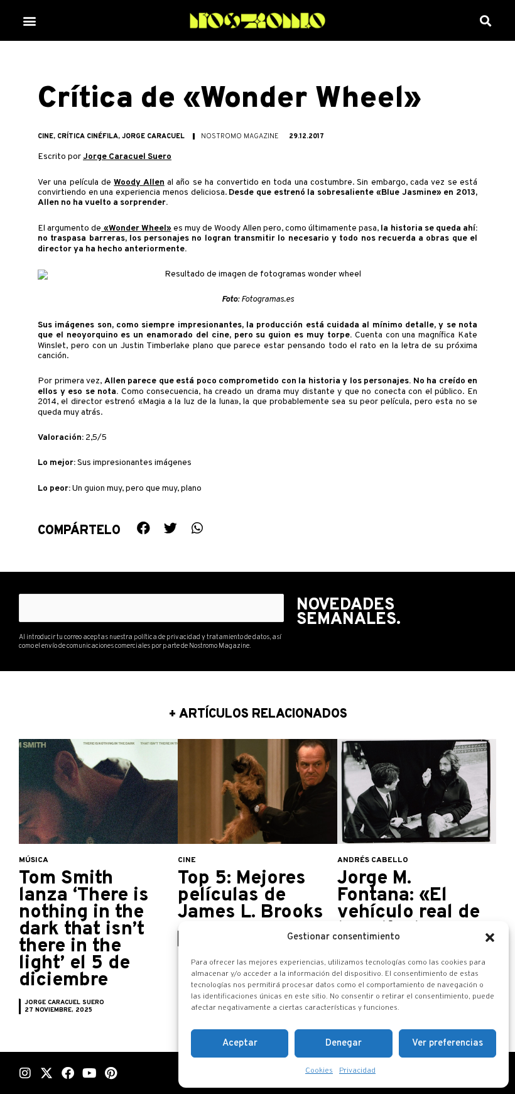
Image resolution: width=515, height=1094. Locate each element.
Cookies (319, 1071)
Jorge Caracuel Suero (127, 156)
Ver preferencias (447, 1043)
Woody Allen (139, 182)
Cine (45, 136)
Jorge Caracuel (153, 136)
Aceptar (240, 1043)
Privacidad (357, 1071)
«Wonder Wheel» (136, 228)
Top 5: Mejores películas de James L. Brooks (250, 895)
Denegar (343, 1043)
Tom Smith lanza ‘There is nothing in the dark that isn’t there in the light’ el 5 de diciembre (84, 929)
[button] (490, 937)
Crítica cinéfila (87, 136)
